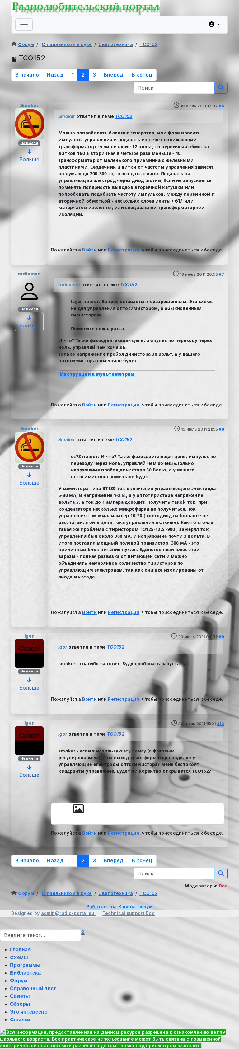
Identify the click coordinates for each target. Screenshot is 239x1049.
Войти (89, 249)
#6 (221, 106)
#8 (221, 429)
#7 (221, 274)
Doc (150, 913)
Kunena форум (135, 906)
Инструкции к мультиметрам (97, 374)
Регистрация (123, 249)
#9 (221, 637)
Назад (55, 75)
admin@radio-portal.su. (68, 913)
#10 (220, 723)
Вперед (114, 75)
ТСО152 (124, 116)
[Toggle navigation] (24, 24)
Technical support (124, 913)
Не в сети (29, 143)
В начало (27, 75)
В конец (142, 75)
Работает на (102, 906)
